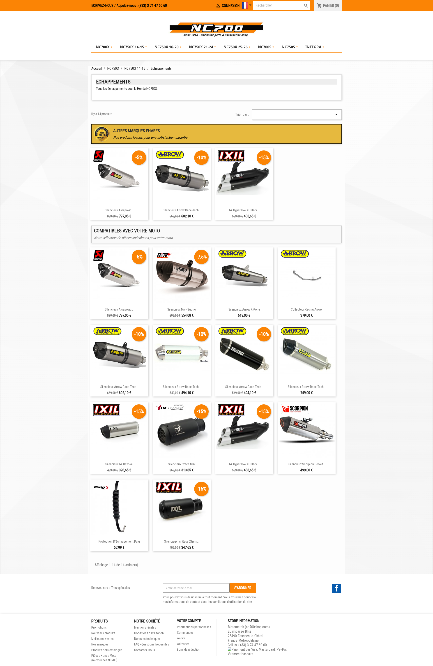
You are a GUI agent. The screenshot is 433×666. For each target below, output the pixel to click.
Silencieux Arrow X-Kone (244, 309)
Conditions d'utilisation (149, 633)
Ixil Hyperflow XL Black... (244, 210)
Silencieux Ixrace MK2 (182, 464)
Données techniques (147, 639)
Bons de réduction (188, 649)
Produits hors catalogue (106, 650)
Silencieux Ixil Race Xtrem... (181, 542)
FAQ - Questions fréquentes (151, 644)
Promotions (99, 627)
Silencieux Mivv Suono (181, 309)
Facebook (336, 588)
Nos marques (99, 644)
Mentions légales (145, 627)
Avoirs (181, 638)
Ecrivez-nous (102, 5)
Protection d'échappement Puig (119, 542)
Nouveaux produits (103, 633)
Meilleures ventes (102, 639)
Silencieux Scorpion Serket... (306, 464)
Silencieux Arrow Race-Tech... (182, 210)
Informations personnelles (194, 627)
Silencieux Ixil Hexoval (119, 464)
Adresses (183, 644)
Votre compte (189, 621)
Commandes (185, 632)
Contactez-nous (144, 650)
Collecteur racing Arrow (306, 309)
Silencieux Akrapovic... (119, 210)
